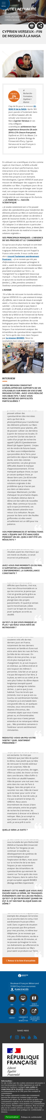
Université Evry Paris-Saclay (15, 13)
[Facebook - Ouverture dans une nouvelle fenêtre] (11, 1038)
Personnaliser (12, 1117)
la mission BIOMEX (15, 338)
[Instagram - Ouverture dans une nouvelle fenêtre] (17, 1038)
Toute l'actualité (13, 16)
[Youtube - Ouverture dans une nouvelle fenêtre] (29, 1038)
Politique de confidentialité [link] (31, 1117)
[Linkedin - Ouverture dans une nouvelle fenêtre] (23, 1038)
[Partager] (40, 26)
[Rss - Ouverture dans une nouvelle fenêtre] (35, 1038)
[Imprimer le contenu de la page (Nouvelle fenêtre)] (32, 26)
